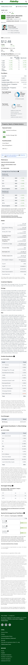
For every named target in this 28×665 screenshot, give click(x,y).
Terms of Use (4, 632)
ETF (19, 155)
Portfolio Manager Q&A (11, 135)
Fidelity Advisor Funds (6, 6)
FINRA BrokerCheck (6, 644)
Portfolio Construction (6, 656)
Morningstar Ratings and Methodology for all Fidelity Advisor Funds (13, 509)
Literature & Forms (5, 660)
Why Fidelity (4, 615)
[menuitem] (2, 1)
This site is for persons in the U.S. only (10, 642)
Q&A (5, 156)
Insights (3, 652)
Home (2, 651)
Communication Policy (6, 636)
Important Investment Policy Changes (9, 216)
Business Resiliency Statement (8, 638)
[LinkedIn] (2, 625)
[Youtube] (6, 625)
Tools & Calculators (6, 659)
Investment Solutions (6, 655)
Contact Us (11, 615)
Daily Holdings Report (7, 145)
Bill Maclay (11, 25)
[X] (10, 625)
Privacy (3, 634)
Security (3, 640)
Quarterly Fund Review (11, 130)
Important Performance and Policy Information (11, 217)
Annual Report (5, 143)
